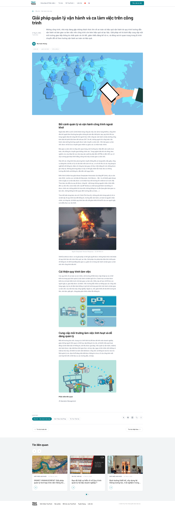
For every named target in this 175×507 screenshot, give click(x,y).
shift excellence (55, 49)
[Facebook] (128, 417)
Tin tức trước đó (42, 429)
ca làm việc (35, 49)
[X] (123, 417)
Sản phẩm (57, 504)
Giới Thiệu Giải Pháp (60, 419)
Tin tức (60, 3)
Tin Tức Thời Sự (74, 419)
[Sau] (39, 451)
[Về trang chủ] (33, 3)
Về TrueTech (69, 3)
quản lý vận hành (45, 49)
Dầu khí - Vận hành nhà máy (42, 419)
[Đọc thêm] (35, 487)
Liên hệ (79, 3)
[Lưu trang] (141, 417)
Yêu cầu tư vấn (137, 3)
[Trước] (34, 451)
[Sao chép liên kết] (137, 417)
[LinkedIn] (132, 417)
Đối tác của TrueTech (69, 504)
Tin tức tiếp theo (133, 429)
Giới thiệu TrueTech (46, 504)
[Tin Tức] (33, 11)
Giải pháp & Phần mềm (48, 3)
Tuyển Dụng (82, 504)
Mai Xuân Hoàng (42, 43)
